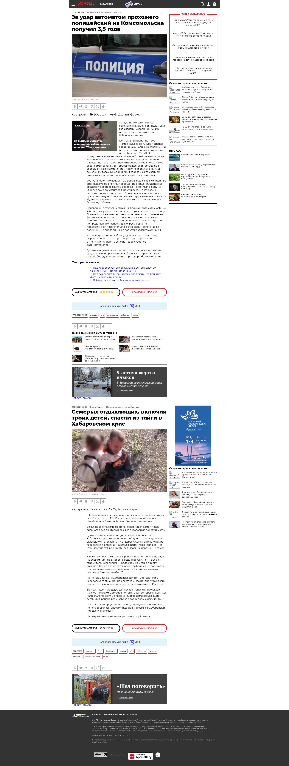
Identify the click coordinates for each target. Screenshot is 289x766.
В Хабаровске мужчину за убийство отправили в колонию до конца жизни (100, 358)
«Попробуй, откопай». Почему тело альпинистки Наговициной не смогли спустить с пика (198, 524)
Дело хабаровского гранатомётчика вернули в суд (99, 347)
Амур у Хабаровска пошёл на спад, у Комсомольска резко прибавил (193, 34)
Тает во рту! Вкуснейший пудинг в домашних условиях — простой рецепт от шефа (198, 504)
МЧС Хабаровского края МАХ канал (89, 494)
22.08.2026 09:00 (79, 407)
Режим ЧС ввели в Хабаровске (195, 155)
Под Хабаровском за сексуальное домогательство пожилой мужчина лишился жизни (123, 269)
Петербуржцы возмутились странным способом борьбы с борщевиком (195, 177)
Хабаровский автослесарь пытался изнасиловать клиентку (147, 338)
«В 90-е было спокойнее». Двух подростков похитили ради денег (198, 128)
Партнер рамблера (117, 755)
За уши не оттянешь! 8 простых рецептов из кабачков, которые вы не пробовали (199, 119)
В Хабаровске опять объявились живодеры (120, 280)
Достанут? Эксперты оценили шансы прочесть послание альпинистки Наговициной (199, 474)
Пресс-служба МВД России (85, 99)
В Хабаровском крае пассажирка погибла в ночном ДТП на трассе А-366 (193, 71)
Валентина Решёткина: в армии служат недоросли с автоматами (100, 338)
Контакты (96, 714)
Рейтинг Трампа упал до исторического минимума (193, 195)
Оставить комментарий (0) (144, 292)
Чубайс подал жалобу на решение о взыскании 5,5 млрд (198, 166)
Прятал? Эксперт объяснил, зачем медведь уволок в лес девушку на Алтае (198, 99)
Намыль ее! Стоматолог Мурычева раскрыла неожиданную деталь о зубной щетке (198, 139)
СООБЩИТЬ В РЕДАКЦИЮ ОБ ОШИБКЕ (120, 714)
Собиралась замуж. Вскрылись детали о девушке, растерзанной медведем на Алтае (197, 89)
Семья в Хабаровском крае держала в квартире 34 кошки (146, 347)
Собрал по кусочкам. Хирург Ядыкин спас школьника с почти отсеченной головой (199, 514)
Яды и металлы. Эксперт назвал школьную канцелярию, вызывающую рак (197, 494)
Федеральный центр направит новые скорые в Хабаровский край (193, 46)
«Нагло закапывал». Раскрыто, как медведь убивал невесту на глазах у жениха (199, 109)
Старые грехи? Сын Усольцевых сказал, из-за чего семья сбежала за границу (199, 484)
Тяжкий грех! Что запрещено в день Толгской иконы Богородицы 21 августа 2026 (193, 22)
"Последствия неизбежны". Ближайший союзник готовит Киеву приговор (198, 186)
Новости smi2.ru (82, 398)
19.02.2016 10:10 (78, 12)
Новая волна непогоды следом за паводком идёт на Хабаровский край (193, 58)
